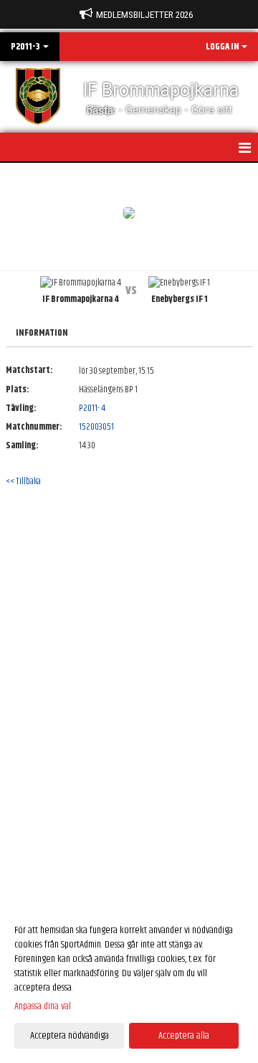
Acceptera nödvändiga (69, 1036)
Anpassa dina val (42, 1006)
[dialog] (129, 982)
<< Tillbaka (23, 481)
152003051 (96, 427)
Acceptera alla (183, 1036)
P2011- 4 (92, 408)
